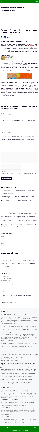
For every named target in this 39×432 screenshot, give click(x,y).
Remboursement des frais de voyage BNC (9, 399)
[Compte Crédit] (2, 1)
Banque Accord (4, 241)
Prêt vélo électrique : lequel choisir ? (8, 323)
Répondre (4, 124)
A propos (14, 429)
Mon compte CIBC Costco (12, 302)
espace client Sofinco (18, 85)
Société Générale (4, 238)
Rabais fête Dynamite (5, 407)
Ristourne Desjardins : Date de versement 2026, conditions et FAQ (14, 314)
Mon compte (4, 98)
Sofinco (2, 236)
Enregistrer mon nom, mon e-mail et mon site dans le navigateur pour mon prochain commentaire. (19, 174)
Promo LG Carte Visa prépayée (7, 284)
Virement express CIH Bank (6, 332)
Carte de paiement (6, 387)
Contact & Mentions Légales (21, 429)
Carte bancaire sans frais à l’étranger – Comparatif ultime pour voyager (15, 390)
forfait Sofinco (5, 44)
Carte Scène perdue (5, 416)
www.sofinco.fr (28, 94)
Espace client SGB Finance (6, 278)
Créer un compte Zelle (5, 282)
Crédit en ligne (5, 311)
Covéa (2, 245)
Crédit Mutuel (4, 243)
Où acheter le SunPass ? (6, 280)
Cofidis (2, 240)
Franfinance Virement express (7, 340)
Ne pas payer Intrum (5, 276)
